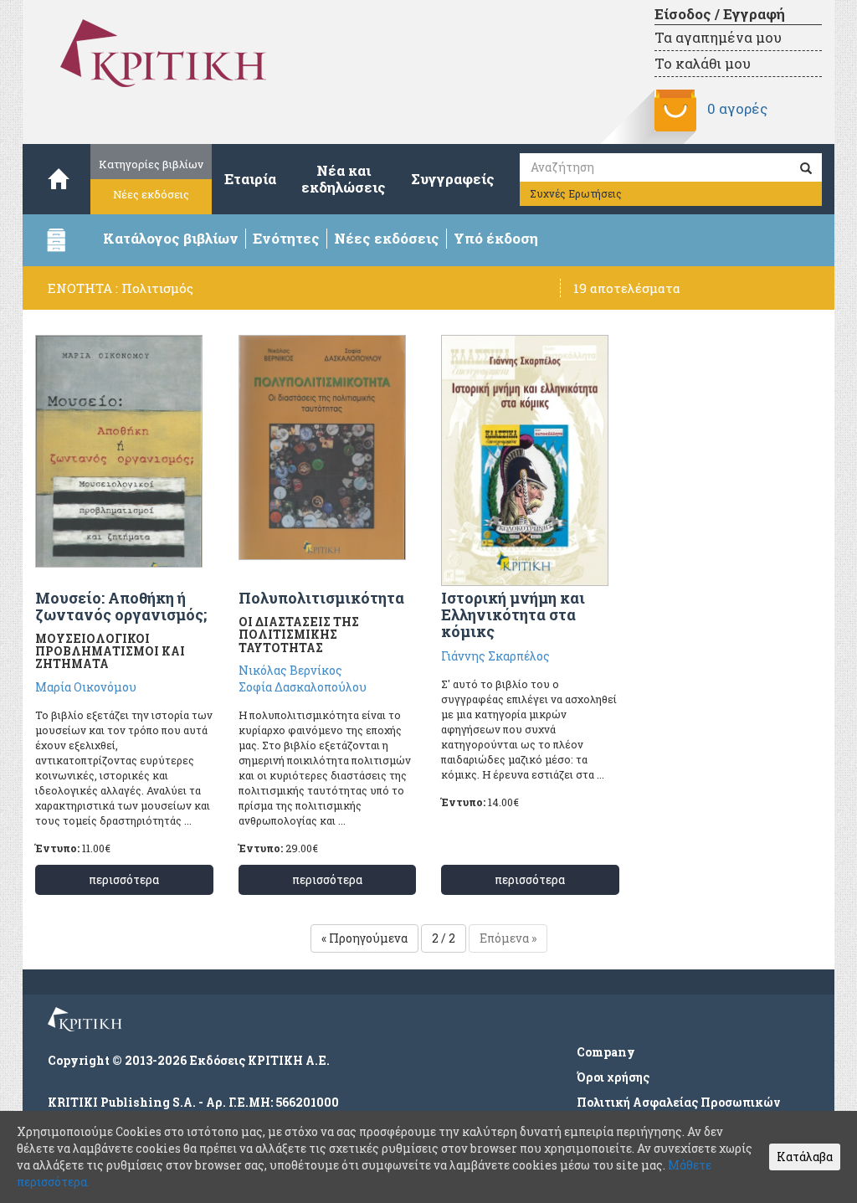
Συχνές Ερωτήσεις (576, 193)
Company (606, 1052)
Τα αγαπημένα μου (718, 37)
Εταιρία (250, 178)
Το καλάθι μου (702, 63)
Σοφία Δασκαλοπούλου (303, 687)
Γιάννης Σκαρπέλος (495, 656)
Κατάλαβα (805, 1156)
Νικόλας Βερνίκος (290, 670)
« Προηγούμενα (364, 938)
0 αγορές (737, 108)
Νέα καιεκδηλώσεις (343, 179)
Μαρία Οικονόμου (85, 687)
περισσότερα (124, 879)
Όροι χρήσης (613, 1077)
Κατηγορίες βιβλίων (151, 164)
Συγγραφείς (453, 178)
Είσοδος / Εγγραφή (719, 13)
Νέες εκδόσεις (151, 194)
